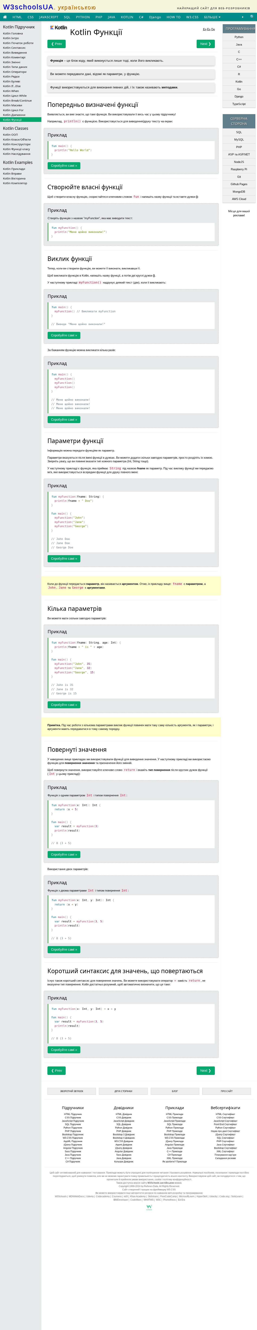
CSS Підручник (73, 1117)
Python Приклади (175, 1127)
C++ (239, 59)
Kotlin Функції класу (16, 149)
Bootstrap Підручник (72, 1134)
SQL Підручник (73, 1124)
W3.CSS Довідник (123, 1141)
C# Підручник (73, 1161)
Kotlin (239, 81)
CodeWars (135, 1200)
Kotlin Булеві (11, 81)
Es (209, 29)
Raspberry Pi (239, 169)
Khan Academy (138, 1196)
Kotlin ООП (10, 134)
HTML (17, 17)
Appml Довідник (124, 1144)
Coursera (117, 1196)
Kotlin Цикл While (15, 95)
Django (155, 17)
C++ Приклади (174, 1151)
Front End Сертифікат (225, 1124)
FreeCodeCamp (168, 1196)
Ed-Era (181, 1200)
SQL (67, 17)
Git (239, 176)
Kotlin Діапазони (14, 115)
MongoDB (239, 191)
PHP (99, 17)
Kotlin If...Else (12, 86)
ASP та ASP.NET (239, 154)
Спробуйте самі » (64, 165)
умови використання (143, 1179)
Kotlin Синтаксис (14, 47)
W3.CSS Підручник (73, 1138)
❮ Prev (56, 44)
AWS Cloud (239, 199)
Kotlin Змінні (11, 62)
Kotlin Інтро (11, 38)
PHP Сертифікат (225, 1141)
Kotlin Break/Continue (17, 100)
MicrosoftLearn (186, 1196)
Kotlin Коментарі (14, 57)
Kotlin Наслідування (16, 154)
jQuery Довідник (123, 1148)
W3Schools (61, 1196)
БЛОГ (175, 1091)
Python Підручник (73, 1127)
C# (141, 17)
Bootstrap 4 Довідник (124, 1138)
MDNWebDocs (76, 1196)
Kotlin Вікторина (14, 178)
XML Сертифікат (225, 1151)
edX (126, 1196)
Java (239, 44)
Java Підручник (73, 1155)
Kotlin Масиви (12, 105)
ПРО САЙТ (227, 1091)
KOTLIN (127, 17)
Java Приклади (175, 1148)
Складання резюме (225, 1158)
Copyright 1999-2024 (130, 1186)
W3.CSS (192, 17)
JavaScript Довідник (123, 1121)
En (204, 29)
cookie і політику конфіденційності (173, 1179)
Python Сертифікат (225, 1127)
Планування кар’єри (225, 1155)
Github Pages (239, 184)
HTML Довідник (124, 1114)
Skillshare (153, 1196)
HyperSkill (202, 1196)
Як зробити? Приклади (174, 1161)
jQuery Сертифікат (226, 1134)
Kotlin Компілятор (15, 183)
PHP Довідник (123, 1131)
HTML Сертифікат (225, 1114)
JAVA (111, 17)
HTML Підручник (73, 1114)
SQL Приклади (174, 1124)
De (213, 29)
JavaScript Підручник (73, 1121)
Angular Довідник (124, 1151)
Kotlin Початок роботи (18, 43)
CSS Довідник (123, 1117)
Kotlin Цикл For (13, 110)
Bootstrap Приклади (174, 1134)
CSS (31, 17)
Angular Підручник (73, 1148)
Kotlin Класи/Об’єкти (17, 139)
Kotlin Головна (13, 33)
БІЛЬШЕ (211, 17)
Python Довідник (123, 1127)
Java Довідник (123, 1158)
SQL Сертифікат (225, 1138)
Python (239, 37)
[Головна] (5, 17)
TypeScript (239, 104)
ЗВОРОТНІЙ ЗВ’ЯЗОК (71, 1091)
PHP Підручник (73, 1131)
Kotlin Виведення (15, 52)
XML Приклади (174, 1158)
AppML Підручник (73, 1141)
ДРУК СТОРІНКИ (123, 1091)
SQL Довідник (123, 1124)
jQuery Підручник (73, 1144)
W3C (158, 1200)
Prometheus (169, 1200)
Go (239, 89)
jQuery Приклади (175, 1141)
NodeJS (239, 161)
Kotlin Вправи (12, 173)
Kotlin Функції (12, 120)
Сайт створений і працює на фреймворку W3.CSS (149, 1189)
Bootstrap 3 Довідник (124, 1134)
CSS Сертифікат (225, 1117)
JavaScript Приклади (175, 1121)
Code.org (224, 1196)
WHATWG (149, 1200)
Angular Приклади (174, 1144)
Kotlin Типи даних (15, 67)
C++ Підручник (73, 1158)
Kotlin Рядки (11, 76)
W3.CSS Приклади (175, 1138)
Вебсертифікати (225, 1107)
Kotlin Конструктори (16, 144)
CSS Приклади (174, 1117)
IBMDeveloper (120, 1200)
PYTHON (83, 17)
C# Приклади (175, 1155)
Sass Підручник (73, 1151)
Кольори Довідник (123, 1161)
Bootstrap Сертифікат (225, 1148)
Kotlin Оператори (15, 72)
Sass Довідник (123, 1155)
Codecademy (103, 1196)
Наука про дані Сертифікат (225, 1131)
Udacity (213, 1196)
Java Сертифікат (226, 1144)
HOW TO (174, 17)
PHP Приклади (174, 1131)
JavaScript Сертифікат (225, 1121)
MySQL (239, 139)
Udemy (90, 1196)
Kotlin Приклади (14, 169)
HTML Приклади (174, 1114)
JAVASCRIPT (48, 17)
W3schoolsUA (49, 6)
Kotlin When (11, 91)
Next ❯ (205, 44)
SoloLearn (236, 1196)
